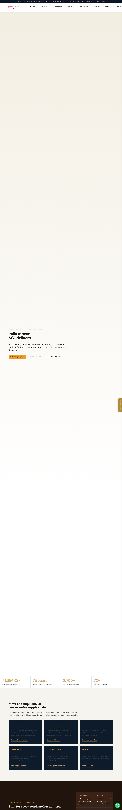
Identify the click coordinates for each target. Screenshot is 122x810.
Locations (58, 6)
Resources (84, 6)
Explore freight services (19, 740)
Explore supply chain (89, 740)
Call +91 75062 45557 (53, 357)
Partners (97, 6)
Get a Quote (109, 6)
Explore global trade (18, 766)
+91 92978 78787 (100, 1)
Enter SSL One (87, 766)
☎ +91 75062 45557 (87, 1)
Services (32, 6)
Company (71, 6)
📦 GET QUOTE (120, 405)
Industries (44, 6)
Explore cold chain (53, 740)
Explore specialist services (56, 766)
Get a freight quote (17, 357)
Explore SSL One (35, 357)
